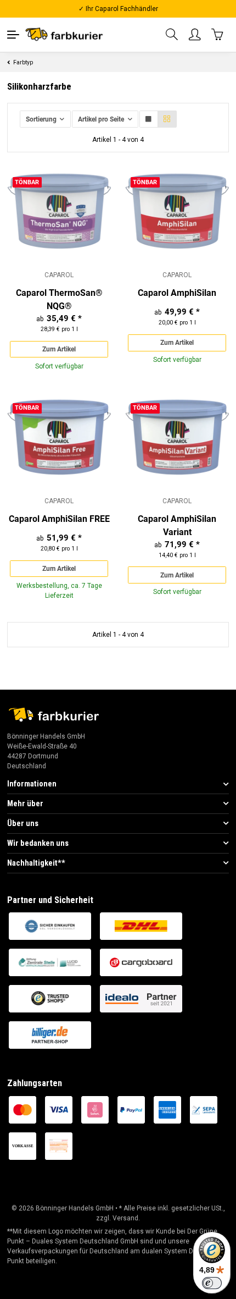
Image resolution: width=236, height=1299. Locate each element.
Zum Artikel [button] (59, 349)
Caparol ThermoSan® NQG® (59, 299)
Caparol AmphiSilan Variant (177, 525)
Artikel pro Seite (101, 119)
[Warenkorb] (217, 34)
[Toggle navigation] (13, 34)
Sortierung (41, 119)
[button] (172, 35)
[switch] (212, 1283)
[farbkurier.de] (66, 34)
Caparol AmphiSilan (177, 293)
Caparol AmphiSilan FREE (59, 519)
